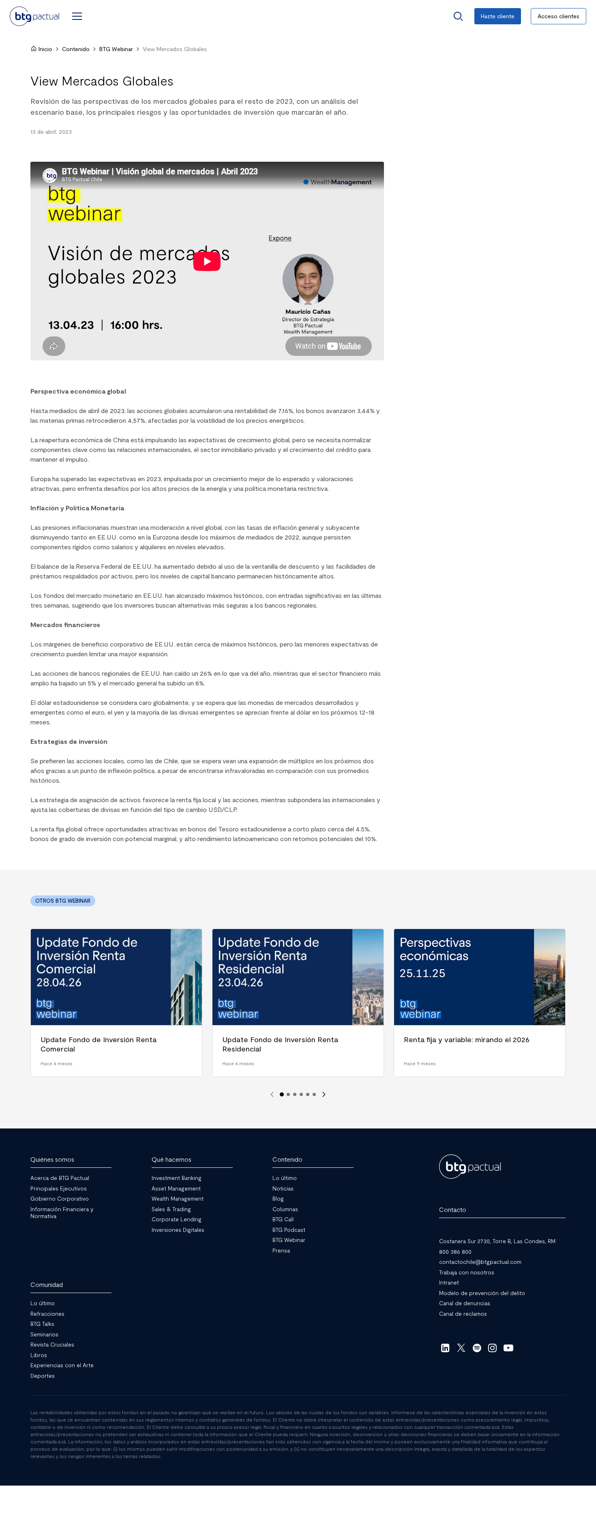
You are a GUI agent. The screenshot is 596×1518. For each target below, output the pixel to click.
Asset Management (176, 1188)
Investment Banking (177, 1177)
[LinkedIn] (445, 1348)
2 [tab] (288, 1094)
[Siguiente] (324, 1094)
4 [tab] (301, 1094)
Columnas (285, 1208)
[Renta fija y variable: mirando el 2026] (479, 1003)
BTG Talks (42, 1323)
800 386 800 (455, 1251)
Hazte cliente (498, 16)
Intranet (449, 1282)
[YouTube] (508, 1348)
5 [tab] (307, 1094)
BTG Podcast (288, 1229)
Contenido (76, 48)
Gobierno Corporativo (59, 1198)
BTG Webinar (116, 48)
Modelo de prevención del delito (482, 1292)
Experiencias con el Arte (62, 1365)
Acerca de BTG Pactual (59, 1177)
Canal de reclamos (463, 1313)
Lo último (284, 1177)
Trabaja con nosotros (466, 1272)
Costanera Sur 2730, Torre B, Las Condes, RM (497, 1241)
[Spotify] (477, 1348)
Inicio (45, 48)
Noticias (283, 1188)
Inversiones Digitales (178, 1229)
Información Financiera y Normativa (61, 1212)
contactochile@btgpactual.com (480, 1261)
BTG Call (283, 1219)
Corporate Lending (177, 1219)
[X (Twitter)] (461, 1348)
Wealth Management (178, 1198)
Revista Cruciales (52, 1344)
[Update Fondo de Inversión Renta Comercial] (116, 1003)
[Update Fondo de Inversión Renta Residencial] (298, 1003)
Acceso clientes (558, 16)
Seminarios (44, 1334)
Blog (278, 1198)
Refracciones (47, 1313)
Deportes (42, 1375)
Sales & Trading (171, 1208)
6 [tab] (314, 1094)
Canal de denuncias (464, 1303)
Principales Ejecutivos (58, 1188)
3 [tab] (295, 1094)
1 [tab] (282, 1094)
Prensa (281, 1250)
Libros (38, 1354)
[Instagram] (493, 1348)
